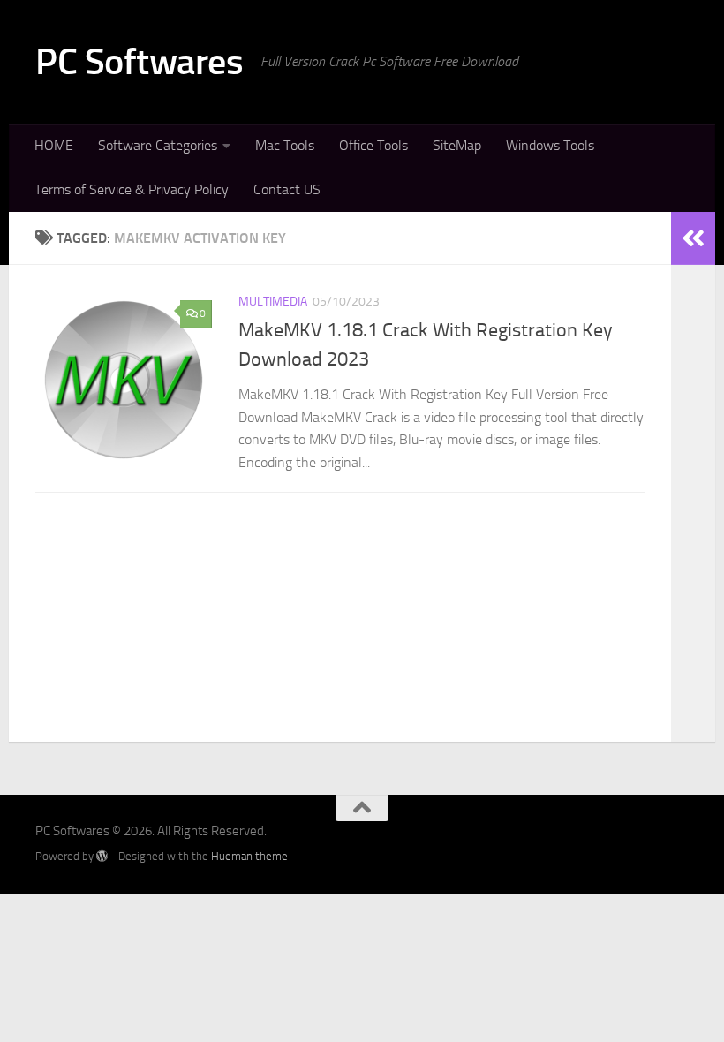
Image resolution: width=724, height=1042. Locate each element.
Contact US (287, 189)
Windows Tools (550, 145)
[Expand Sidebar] (693, 238)
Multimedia (272, 301)
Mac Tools (284, 145)
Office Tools (373, 145)
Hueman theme (249, 856)
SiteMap (457, 145)
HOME (53, 145)
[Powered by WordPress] (102, 856)
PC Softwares (139, 62)
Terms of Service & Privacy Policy (131, 189)
